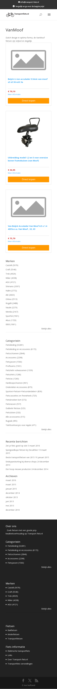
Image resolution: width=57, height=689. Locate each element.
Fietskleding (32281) (15, 345)
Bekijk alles (46, 328)
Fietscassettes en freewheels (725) (21, 395)
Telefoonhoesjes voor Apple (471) (21, 425)
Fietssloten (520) (13, 412)
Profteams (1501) (13, 366)
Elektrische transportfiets (19, 651)
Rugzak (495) (11, 421)
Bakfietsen (12, 630)
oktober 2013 (12, 497)
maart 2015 (11, 484)
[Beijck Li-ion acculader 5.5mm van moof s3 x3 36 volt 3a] (28, 60)
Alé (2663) (10, 295)
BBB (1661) (11, 324)
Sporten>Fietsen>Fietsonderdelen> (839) (24, 391)
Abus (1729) (11, 320)
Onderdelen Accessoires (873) (19, 387)
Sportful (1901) (12, 316)
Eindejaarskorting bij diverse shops (21, 461)
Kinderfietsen (13, 634)
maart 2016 (11, 480)
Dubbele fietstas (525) (15, 408)
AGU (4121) (11, 282)
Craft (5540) (11, 269)
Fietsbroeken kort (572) (16, 399)
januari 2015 (11, 488)
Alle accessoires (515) (15, 416)
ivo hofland (29, 685)
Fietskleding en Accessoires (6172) (21, 349)
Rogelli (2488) (12, 303)
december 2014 (13, 493)
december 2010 (13, 510)
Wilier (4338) (11, 278)
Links (10, 655)
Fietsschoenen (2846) (15, 353)
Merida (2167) (12, 311)
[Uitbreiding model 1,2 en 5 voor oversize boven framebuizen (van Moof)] (28, 133)
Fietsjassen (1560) (14, 361)
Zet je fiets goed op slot (16, 445)
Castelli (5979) (12, 265)
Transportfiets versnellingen (20, 663)
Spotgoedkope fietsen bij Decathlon (22, 450)
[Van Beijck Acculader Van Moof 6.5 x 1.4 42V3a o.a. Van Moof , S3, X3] (28, 207)
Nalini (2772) (11, 290)
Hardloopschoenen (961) (17, 383)
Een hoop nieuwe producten (18, 469)
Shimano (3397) (13, 286)
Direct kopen (28, 100)
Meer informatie (14, 94)
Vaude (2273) (11, 307)
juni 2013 (10, 501)
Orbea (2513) (11, 299)
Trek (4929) (11, 273)
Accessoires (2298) (14, 357)
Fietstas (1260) (12, 378)
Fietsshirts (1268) (13, 374)
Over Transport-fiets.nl (18, 659)
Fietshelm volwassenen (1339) (19, 370)
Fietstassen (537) (13, 404)
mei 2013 (10, 505)
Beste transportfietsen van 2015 (20, 457)
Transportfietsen (15, 638)
